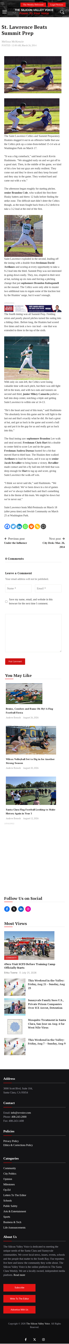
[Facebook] (7, 526)
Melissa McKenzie (13, 41)
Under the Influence (15, 542)
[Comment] (43, 526)
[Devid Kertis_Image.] (32, 308)
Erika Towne (10, 972)
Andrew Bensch (13, 717)
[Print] (31, 526)
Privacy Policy (11, 1141)
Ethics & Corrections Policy (18, 1145)
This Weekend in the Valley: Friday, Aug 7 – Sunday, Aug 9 (46, 1041)
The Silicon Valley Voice (34, 10)
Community (11, 958)
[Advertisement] (34, 860)
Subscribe (19, 1287)
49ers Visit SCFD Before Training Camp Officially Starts (29, 965)
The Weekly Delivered (33, 4)
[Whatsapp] (25, 526)
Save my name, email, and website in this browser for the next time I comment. (31, 601)
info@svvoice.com (21, 1112)
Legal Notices (56, 4)
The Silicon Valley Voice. (38, 1323)
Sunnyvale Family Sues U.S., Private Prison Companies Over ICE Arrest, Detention (45, 1004)
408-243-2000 (18, 1116)
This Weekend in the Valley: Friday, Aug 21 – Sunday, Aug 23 (46, 984)
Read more (19, 1275)
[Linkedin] (19, 526)
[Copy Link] (37, 526)
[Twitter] (13, 526)
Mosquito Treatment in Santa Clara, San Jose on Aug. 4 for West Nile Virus (47, 1023)
